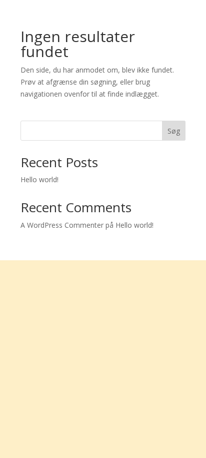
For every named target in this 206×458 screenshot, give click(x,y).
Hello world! (39, 179)
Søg (174, 131)
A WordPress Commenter (62, 225)
